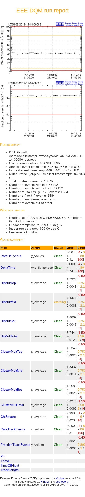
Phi (3, 456)
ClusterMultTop (11, 351)
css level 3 (62, 481)
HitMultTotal (9, 336)
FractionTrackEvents (15, 444)
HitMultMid (8, 302)
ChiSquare (8, 416)
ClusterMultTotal (12, 405)
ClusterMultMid (11, 370)
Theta (5, 461)
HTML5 (45, 481)
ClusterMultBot (11, 389)
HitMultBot (8, 321)
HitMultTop (8, 283)
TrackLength (10, 470)
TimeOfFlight (10, 465)
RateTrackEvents (13, 429)
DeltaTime (8, 267)
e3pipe (60, 478)
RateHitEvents (11, 256)
